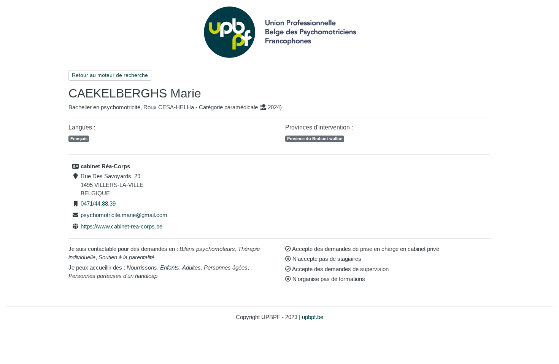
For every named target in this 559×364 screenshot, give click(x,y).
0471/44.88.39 (98, 203)
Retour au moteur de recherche (110, 75)
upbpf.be (312, 317)
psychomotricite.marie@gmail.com (124, 215)
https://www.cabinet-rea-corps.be (121, 226)
